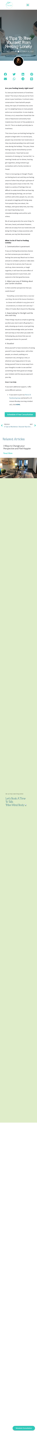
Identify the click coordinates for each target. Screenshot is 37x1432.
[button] (27, 5)
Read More (8, 453)
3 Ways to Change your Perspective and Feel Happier (17, 447)
